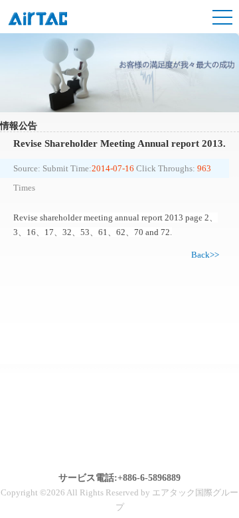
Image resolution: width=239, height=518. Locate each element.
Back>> (205, 255)
